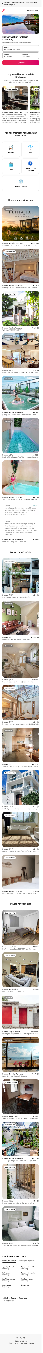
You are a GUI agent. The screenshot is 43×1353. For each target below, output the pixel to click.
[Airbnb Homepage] (3, 10)
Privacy (10, 1343)
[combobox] (21, 49)
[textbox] (11, 56)
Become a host (32, 10)
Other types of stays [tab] (9, 1261)
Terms (16, 1343)
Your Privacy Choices (27, 1343)
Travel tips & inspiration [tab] (26, 1261)
